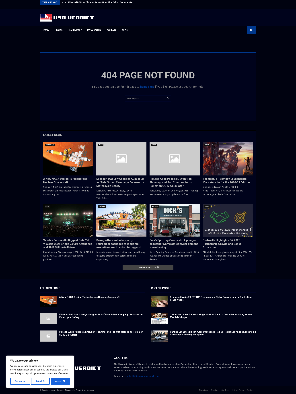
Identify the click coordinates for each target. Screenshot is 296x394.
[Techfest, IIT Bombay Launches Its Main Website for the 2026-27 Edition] (228, 158)
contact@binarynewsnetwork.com (142, 376)
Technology (75, 30)
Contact (250, 390)
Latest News (52, 134)
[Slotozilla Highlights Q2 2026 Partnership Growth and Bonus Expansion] (228, 220)
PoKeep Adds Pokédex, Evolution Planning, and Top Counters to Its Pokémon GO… (107, 2)
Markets (111, 30)
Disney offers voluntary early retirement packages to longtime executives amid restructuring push (118, 244)
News (125, 30)
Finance (58, 30)
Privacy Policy (238, 390)
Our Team (225, 390)
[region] (40, 372)
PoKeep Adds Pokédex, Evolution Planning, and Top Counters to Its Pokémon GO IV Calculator (171, 182)
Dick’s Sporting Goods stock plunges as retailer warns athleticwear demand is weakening (174, 244)
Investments (94, 30)
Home (46, 30)
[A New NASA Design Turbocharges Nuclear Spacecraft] (68, 158)
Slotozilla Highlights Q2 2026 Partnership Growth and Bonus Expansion (222, 244)
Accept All (60, 381)
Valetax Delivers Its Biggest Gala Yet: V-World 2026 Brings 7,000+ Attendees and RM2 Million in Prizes (67, 244)
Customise (20, 381)
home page (147, 86)
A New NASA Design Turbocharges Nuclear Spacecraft (89, 297)
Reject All (40, 381)
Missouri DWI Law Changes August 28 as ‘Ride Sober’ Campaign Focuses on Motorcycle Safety (120, 182)
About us (214, 390)
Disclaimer (203, 390)
